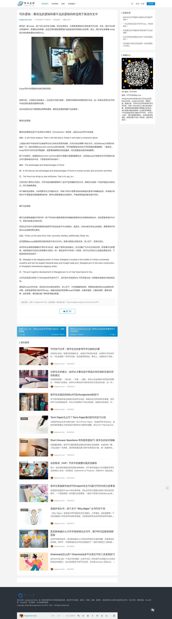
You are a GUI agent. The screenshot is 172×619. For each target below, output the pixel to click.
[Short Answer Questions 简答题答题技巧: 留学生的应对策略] (33, 447)
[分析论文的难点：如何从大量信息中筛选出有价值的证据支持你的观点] (33, 379)
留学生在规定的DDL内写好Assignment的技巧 (74, 394)
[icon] (152, 610)
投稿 (151, 4)
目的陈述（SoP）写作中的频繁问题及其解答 (73, 463)
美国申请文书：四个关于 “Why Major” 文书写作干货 (77, 508)
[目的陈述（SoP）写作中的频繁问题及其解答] (33, 470)
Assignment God (25, 20)
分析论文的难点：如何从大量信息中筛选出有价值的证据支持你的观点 (82, 373)
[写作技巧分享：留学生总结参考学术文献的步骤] (33, 356)
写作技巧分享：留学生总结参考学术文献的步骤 (75, 349)
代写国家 (71, 4)
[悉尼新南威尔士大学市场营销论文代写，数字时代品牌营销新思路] (33, 539)
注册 (142, 4)
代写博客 (55, 4)
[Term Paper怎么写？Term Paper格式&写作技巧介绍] (33, 425)
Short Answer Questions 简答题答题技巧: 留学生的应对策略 (82, 440)
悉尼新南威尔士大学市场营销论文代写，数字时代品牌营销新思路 (82, 533)
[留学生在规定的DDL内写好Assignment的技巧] (33, 402)
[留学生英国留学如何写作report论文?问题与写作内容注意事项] (33, 493)
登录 (137, 4)
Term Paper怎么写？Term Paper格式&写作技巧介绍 (78, 417)
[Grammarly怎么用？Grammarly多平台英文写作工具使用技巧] (33, 562)
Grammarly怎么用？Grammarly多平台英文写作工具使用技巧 (82, 554)
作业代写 (124, 600)
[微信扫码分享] (78, 616)
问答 (63, 4)
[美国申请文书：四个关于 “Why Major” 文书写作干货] (33, 516)
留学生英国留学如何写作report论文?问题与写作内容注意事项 (82, 485)
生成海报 (71, 616)
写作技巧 (45, 4)
